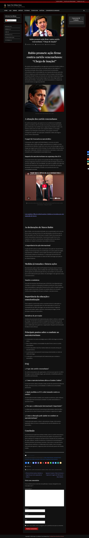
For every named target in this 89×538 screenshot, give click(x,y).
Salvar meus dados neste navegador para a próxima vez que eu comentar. (44, 525)
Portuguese (10, 20)
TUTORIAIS (27, 10)
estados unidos (44, 469)
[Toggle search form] (84, 11)
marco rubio (51, 469)
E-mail (27, 514)
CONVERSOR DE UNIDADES (52, 10)
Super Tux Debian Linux (14, 5)
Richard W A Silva (40, 44)
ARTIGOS (20, 10)
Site (26, 520)
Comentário (28, 489)
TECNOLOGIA (34, 10)
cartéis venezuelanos (36, 469)
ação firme (29, 469)
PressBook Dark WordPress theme (56, 536)
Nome (27, 508)
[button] (26, 463)
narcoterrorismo (58, 469)
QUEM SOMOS (59, 1)
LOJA (10, 10)
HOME (5, 10)
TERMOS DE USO (80, 1)
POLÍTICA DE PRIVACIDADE (69, 1)
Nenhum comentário (50, 44)
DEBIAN (15, 10)
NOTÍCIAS (41, 10)
